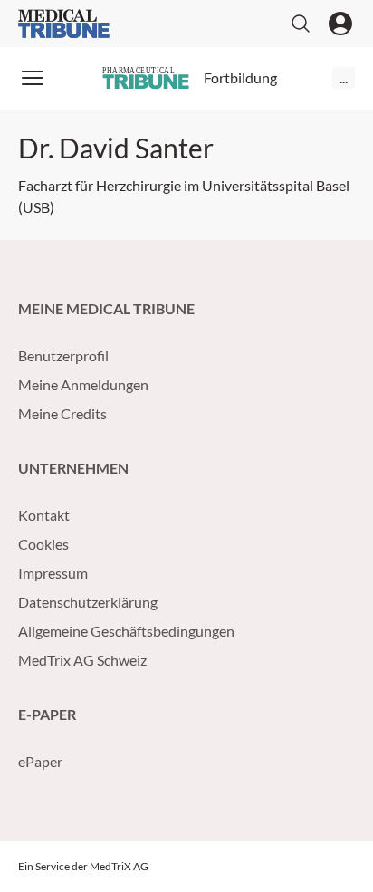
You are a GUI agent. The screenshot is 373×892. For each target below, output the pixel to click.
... (344, 77)
